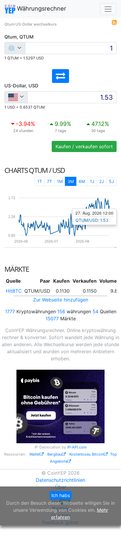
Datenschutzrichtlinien (60, 480)
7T (49, 181)
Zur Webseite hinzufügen (60, 300)
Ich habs (60, 495)
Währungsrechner (40, 8)
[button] (60, 76)
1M (60, 181)
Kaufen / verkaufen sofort (84, 146)
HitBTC (14, 291)
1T (39, 181)
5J (111, 181)
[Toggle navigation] (108, 9)
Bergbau (54, 454)
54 (95, 311)
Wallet (34, 454)
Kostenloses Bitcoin (86, 454)
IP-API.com (77, 447)
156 (61, 311)
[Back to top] (108, 527)
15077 (52, 318)
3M (71, 181)
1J (92, 181)
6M (82, 181)
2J (101, 181)
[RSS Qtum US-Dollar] (114, 22)
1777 (10, 311)
